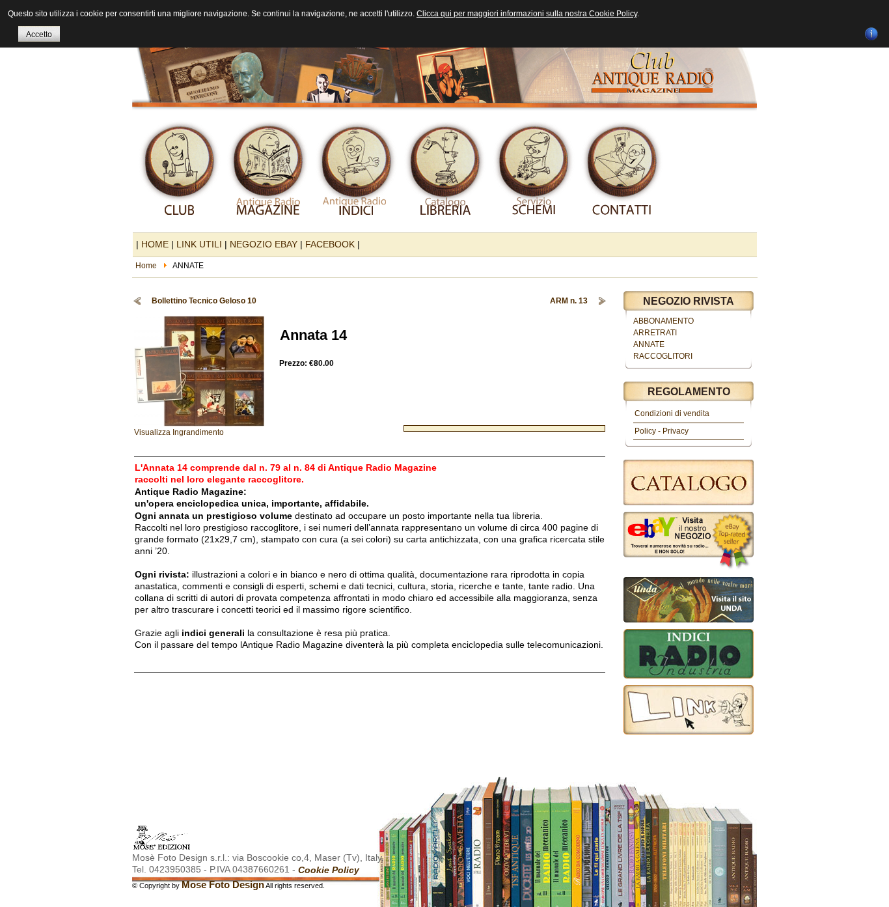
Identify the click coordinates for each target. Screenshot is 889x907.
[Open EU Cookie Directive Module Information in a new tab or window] (871, 31)
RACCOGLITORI (662, 356)
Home (146, 265)
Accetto (39, 34)
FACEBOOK (330, 244)
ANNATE (648, 344)
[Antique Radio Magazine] (444, 57)
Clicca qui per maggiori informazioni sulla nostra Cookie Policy (527, 13)
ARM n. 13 (569, 300)
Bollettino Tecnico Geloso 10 (204, 300)
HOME (155, 244)
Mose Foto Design (223, 884)
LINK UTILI (199, 244)
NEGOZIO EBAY (263, 244)
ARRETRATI (655, 332)
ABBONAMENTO (663, 321)
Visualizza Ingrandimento (179, 432)
